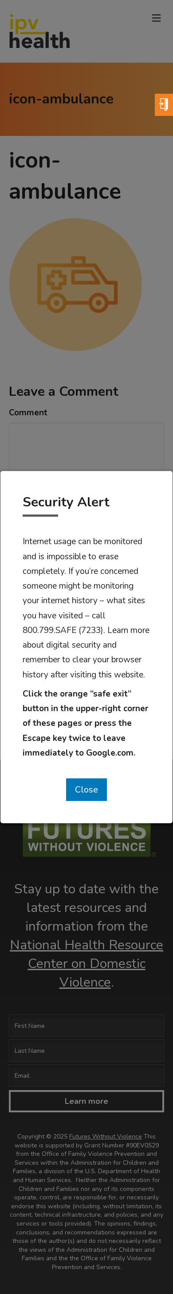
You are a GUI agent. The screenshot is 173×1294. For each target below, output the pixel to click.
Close (86, 790)
